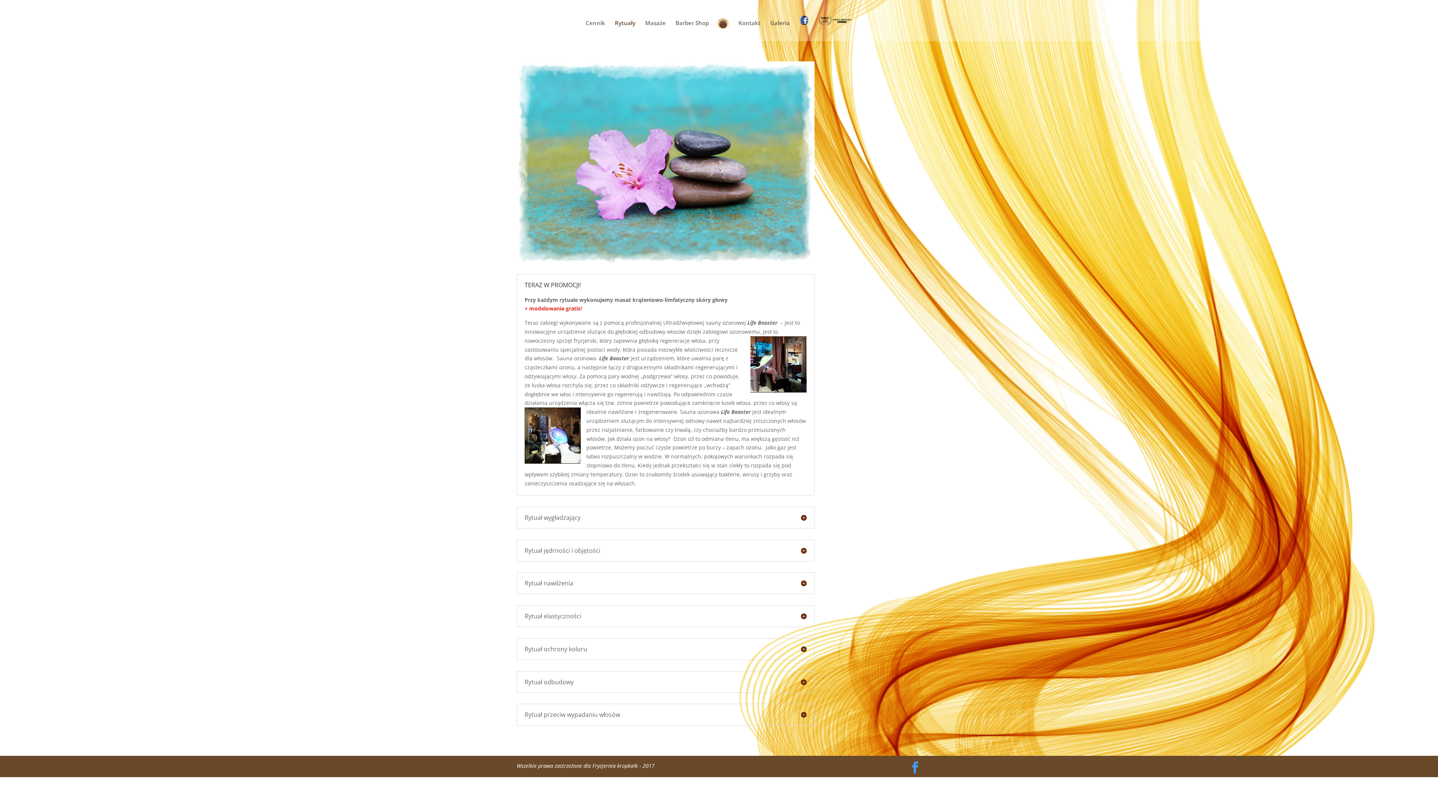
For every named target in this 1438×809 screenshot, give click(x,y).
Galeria (780, 23)
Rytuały (625, 23)
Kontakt (749, 23)
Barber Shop (692, 23)
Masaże (655, 23)
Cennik (595, 23)
